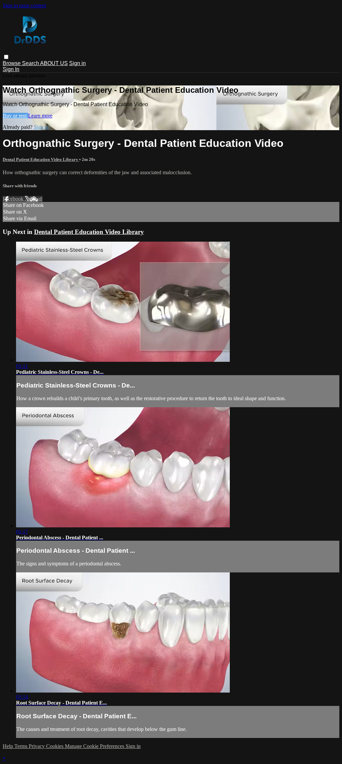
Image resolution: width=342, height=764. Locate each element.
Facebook (14, 199)
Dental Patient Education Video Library (41, 159)
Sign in (77, 63)
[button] (6, 57)
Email (36, 199)
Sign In (11, 69)
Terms (21, 746)
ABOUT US (54, 63)
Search (31, 63)
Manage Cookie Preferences (95, 746)
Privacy (37, 746)
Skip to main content (24, 5)
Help (8, 746)
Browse (12, 63)
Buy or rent (15, 115)
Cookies (55, 746)
